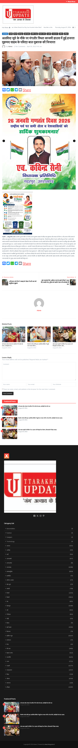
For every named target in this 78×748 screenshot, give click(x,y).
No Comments (20, 46)
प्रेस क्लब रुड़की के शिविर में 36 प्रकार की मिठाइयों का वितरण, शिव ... (63, 345)
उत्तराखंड (5, 34)
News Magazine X (50, 744)
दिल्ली (15, 34)
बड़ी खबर (27, 34)
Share (27, 90)
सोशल (61, 34)
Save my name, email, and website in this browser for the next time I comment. (29, 389)
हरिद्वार (66, 34)
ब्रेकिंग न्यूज (34, 34)
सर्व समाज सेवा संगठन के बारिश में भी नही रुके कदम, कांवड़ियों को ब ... (12, 345)
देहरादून (21, 34)
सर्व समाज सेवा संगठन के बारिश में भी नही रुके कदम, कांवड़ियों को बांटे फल (34, 406)
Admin (10, 46)
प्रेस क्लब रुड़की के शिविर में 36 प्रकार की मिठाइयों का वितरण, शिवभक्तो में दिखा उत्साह (37, 429)
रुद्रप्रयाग (55, 34)
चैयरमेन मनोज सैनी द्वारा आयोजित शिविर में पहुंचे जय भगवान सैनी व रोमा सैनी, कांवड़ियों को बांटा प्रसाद (40, 418)
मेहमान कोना (42, 34)
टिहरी (10, 34)
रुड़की (48, 34)
